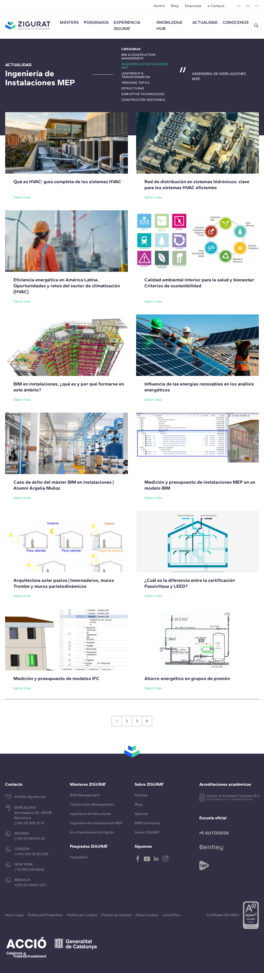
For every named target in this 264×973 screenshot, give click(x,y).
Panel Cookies (147, 915)
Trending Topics (135, 82)
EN (248, 6)
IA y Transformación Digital (91, 832)
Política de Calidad (116, 915)
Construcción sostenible (143, 100)
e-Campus (216, 6)
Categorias (131, 49)
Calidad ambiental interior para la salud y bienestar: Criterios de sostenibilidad (199, 283)
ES (239, 6)
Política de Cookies (82, 915)
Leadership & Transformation (135, 75)
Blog (175, 6)
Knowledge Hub (169, 25)
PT (257, 6)
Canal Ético (171, 915)
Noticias (141, 795)
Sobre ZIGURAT (147, 832)
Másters (69, 22)
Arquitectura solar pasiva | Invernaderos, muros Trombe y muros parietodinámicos (63, 583)
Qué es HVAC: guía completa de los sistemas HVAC (67, 181)
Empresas (193, 6)
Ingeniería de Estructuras (90, 814)
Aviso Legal (14, 915)
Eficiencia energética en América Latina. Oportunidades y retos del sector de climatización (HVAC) (66, 286)
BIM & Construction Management (138, 56)
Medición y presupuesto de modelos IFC (56, 678)
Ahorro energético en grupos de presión (187, 678)
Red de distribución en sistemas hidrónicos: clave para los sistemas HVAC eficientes (196, 184)
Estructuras (132, 88)
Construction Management (92, 804)
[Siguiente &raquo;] (147, 721)
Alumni (159, 6)
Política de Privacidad (45, 915)
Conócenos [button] (236, 22)
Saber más (22, 197)
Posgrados (96, 22)
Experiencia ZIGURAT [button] (127, 25)
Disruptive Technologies (142, 94)
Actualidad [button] (205, 22)
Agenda (141, 814)
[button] (256, 25)
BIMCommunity (147, 823)
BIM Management (85, 795)
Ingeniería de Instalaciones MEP (96, 823)
